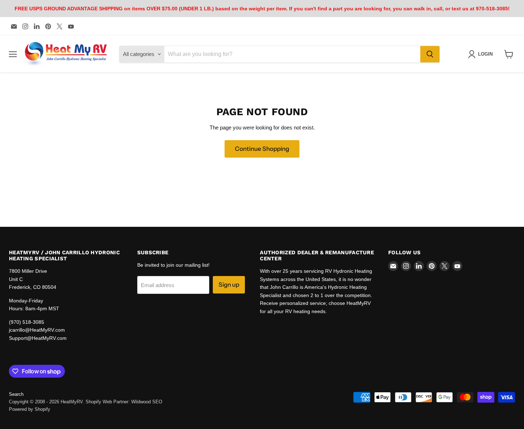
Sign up (229, 284)
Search (16, 394)
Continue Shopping (262, 148)
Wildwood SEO (146, 401)
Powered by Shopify (29, 409)
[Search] (430, 54)
